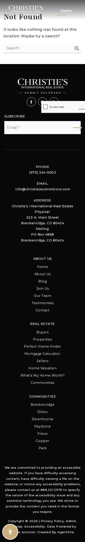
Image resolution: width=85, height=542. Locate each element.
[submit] (77, 127)
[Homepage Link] (26, 10)
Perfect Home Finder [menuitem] (42, 346)
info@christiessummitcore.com (42, 189)
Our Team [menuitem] (42, 296)
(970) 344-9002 (42, 172)
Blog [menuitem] (42, 281)
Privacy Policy (52, 521)
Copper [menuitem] (42, 441)
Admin (71, 521)
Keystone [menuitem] (42, 426)
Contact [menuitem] (43, 310)
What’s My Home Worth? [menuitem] (42, 375)
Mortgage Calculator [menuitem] (42, 354)
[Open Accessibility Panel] (10, 532)
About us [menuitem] (42, 274)
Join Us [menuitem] (42, 289)
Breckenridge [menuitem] (42, 405)
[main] (42, 32)
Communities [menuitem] (42, 383)
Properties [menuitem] (42, 339)
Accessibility (34, 526)
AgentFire (65, 532)
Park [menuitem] (43, 448)
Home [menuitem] (42, 267)
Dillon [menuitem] (42, 412)
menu (66, 10)
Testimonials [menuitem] (42, 303)
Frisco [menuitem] (42, 434)
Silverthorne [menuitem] (42, 419)
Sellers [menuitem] (43, 361)
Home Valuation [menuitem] (42, 368)
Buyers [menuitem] (42, 332)
